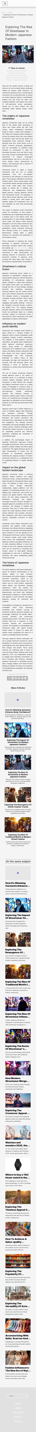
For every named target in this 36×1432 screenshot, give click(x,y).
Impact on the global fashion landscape (17, 78)
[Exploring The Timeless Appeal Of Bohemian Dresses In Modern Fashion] (18, 1197)
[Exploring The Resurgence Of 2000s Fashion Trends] (18, 794)
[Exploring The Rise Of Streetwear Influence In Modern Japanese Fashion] (18, 1004)
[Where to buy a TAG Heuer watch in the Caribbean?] (18, 1165)
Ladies (18, 1408)
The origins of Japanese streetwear (17, 71)
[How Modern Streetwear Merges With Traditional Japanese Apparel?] (18, 1068)
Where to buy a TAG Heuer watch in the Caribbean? (17, 1177)
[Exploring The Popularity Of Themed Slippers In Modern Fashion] (18, 1261)
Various (18, 1421)
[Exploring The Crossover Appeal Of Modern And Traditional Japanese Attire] (18, 1100)
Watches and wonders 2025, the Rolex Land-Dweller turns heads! (16, 1147)
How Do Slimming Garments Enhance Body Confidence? (18, 711)
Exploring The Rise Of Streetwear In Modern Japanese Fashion (18, 774)
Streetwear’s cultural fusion (17, 73)
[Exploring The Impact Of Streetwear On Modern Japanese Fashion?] (18, 730)
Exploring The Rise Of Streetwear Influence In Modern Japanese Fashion (17, 1018)
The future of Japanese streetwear (16, 80)
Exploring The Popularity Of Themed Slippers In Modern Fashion (16, 1275)
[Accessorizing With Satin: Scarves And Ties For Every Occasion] (18, 1325)
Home (3, 12)
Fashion (10, 12)
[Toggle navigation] (5, 3)
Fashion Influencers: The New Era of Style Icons (17, 1370)
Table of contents (18, 68)
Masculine (18, 1412)
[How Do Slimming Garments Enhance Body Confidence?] (18, 699)
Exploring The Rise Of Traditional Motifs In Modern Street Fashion (18, 837)
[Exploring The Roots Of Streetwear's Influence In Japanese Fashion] (18, 1036)
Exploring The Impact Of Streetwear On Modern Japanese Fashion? (18, 742)
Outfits (18, 1403)
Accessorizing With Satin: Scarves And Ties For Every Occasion (17, 1340)
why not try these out (21, 248)
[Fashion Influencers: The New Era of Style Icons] (18, 1357)
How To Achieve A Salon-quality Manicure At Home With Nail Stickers (16, 1243)
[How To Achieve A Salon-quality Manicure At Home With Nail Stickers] (18, 1229)
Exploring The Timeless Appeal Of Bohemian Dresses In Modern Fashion (17, 1211)
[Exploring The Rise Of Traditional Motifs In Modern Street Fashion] (18, 824)
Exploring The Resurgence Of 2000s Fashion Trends (18, 806)
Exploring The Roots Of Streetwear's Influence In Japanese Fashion (17, 1050)
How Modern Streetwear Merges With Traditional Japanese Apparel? (16, 1082)
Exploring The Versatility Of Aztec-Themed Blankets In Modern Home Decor (17, 1307)
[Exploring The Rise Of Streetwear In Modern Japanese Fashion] (18, 762)
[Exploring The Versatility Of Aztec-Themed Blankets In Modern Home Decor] (18, 1293)
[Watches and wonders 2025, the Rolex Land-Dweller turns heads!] (18, 1132)
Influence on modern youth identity (16, 75)
